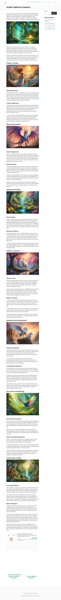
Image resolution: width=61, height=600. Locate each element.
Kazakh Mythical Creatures (50, 25)
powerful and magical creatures (33, 98)
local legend (31, 284)
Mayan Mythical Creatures (50, 28)
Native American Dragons (50, 23)
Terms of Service (29, 593)
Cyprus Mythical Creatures (50, 27)
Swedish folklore (9, 59)
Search (45, 11)
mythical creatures (18, 487)
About (24, 593)
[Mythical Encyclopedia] (12, 2)
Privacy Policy (35, 593)
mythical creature (14, 13)
